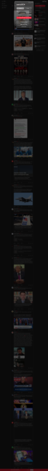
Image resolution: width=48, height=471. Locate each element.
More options (24, 26)
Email (20, 8)
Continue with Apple (24, 24)
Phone (28, 8)
